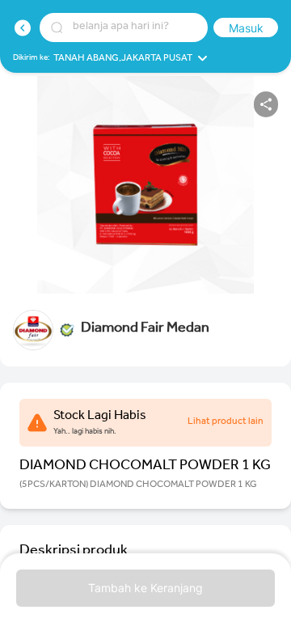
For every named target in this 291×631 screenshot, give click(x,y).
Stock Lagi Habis (99, 416)
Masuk (246, 28)
